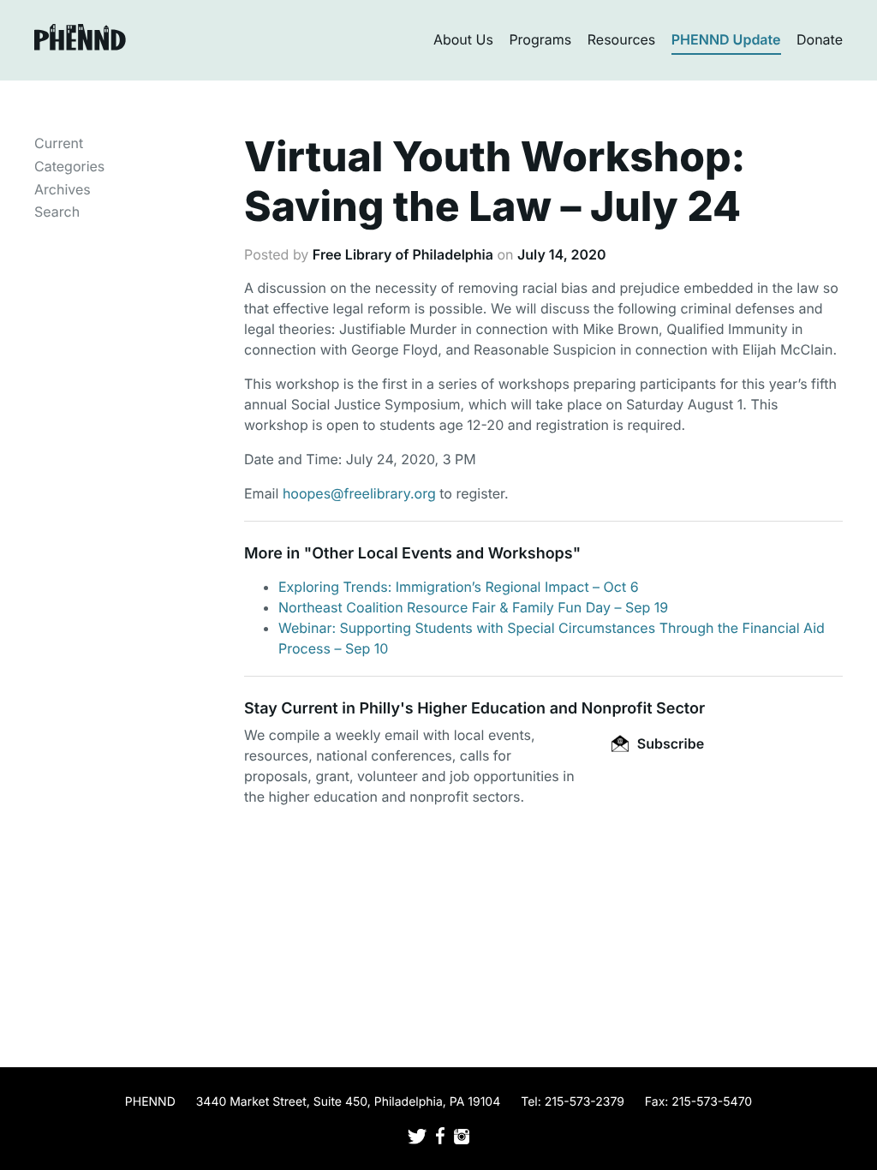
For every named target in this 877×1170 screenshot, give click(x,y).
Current (58, 143)
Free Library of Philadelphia (403, 254)
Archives (62, 189)
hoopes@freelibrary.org (359, 493)
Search (57, 211)
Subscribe (669, 743)
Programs (540, 39)
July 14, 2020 (561, 254)
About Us (463, 39)
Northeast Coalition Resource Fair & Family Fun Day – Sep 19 (473, 607)
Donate (819, 39)
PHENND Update (726, 39)
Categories (69, 166)
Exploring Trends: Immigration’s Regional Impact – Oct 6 (458, 586)
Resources (622, 39)
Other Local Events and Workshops (442, 554)
